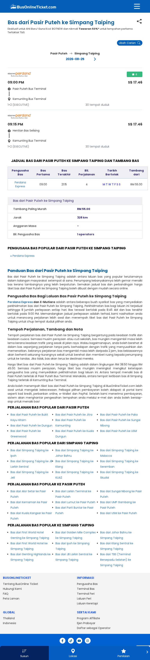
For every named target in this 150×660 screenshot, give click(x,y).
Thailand (9, 618)
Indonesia (9, 623)
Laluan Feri (84, 598)
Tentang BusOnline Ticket (20, 584)
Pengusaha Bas (87, 584)
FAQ (5, 594)
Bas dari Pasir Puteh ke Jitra (73, 415)
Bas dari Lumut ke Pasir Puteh (75, 502)
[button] (24, 653)
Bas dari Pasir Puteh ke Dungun (31, 425)
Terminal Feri (86, 594)
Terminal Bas (86, 589)
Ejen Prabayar (86, 623)
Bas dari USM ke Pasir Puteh (118, 513)
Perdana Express (20, 184)
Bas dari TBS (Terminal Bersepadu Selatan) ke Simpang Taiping (115, 559)
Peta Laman (11, 598)
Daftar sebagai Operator (94, 628)
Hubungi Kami (12, 589)
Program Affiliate (88, 618)
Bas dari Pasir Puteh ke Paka (119, 415)
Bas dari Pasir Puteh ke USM (118, 431)
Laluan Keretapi (87, 603)
